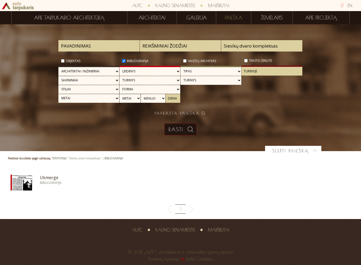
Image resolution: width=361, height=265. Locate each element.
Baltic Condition (199, 259)
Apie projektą (321, 18)
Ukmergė (49, 177)
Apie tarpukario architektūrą (69, 18)
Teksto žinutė (260, 60)
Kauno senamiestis (175, 5)
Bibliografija (138, 61)
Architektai (151, 18)
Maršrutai (218, 5)
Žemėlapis (272, 18)
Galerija (196, 18)
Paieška (233, 18)
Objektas (73, 61)
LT (342, 5)
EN (350, 5)
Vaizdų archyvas (202, 61)
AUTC (137, 5)
